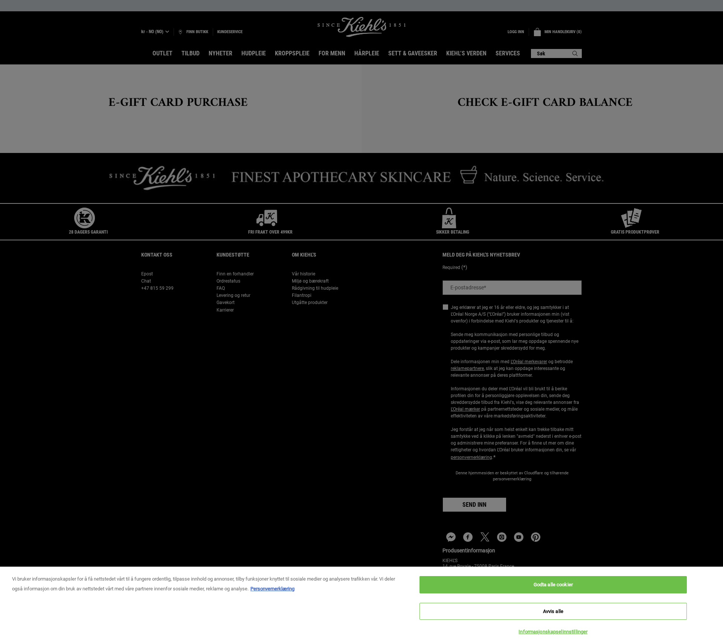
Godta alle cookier (553, 584)
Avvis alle (553, 611)
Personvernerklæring (272, 589)
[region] (361, 604)
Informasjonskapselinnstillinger (553, 631)
